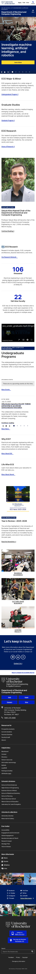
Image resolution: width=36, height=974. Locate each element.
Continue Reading (7, 231)
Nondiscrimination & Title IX (9, 838)
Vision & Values (6, 846)
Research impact (6, 841)
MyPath (3, 765)
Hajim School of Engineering (10, 788)
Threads (11, 898)
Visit (24, 2)
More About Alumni (7, 474)
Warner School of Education (9, 801)
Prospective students (7, 729)
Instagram (12, 896)
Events (6, 861)
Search (3, 948)
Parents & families (6, 734)
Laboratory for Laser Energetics (11, 804)
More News (5, 429)
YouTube (25, 890)
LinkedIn (25, 896)
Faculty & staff (5, 737)
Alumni (3, 740)
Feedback (11, 957)
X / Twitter (12, 893)
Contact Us (17, 663)
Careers (9, 702)
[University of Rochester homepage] (8, 2)
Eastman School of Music (9, 790)
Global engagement (7, 835)
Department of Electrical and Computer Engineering (13, 13)
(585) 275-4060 (10, 718)
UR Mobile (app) (6, 773)
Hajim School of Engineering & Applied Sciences (14, 8)
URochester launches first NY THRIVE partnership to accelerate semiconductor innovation (16, 406)
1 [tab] (12, 71)
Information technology (8, 762)
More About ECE (6, 453)
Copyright (25, 957)
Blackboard (4, 751)
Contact (3, 754)
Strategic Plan (5, 844)
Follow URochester (26, 898)
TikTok (24, 893)
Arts (5, 868)
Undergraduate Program (9, 94)
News (5, 858)
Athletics (7, 865)
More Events (5, 389)
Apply (20, 2)
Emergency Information (18, 961)
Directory (4, 757)
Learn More (18, 62)
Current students (6, 732)
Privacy (18, 957)
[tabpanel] (18, 43)
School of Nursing (6, 796)
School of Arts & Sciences (9, 785)
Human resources (6, 760)
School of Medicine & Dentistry (10, 793)
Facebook (11, 890)
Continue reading (7, 423)
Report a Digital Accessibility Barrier (23, 672)
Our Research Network (8, 257)
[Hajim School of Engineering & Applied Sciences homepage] (14, 682)
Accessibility (5, 830)
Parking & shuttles (6, 771)
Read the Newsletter (8, 542)
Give (27, 2)
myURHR (4, 768)
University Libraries (7, 816)
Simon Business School (8, 799)
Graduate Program (7, 120)
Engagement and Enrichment (10, 833)
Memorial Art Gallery (7, 818)
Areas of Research (7, 146)
